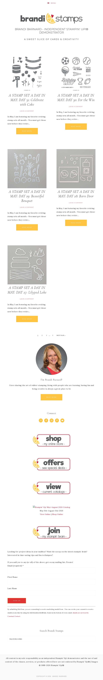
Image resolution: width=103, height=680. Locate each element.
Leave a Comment (27, 111)
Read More (27, 131)
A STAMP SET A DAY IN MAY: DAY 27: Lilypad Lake (27, 290)
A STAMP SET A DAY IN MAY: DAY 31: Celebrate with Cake (27, 100)
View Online (45, 514)
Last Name (12, 588)
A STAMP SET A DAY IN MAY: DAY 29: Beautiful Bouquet (27, 196)
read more (51, 397)
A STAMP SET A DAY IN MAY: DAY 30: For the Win (76, 97)
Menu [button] (53, 3)
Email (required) (15, 566)
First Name (13, 577)
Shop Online (57, 514)
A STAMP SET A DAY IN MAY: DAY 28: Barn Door (76, 193)
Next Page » (61, 335)
